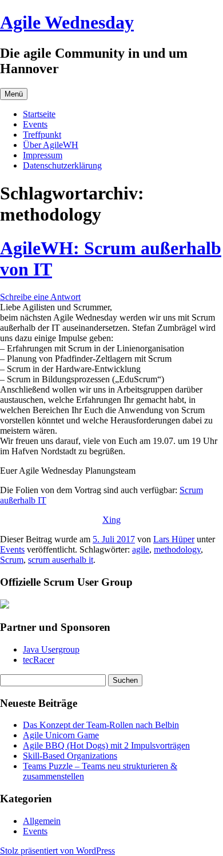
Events (35, 124)
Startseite (39, 114)
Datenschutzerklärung (62, 165)
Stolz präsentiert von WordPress (57, 850)
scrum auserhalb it (60, 560)
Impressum (42, 155)
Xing (111, 520)
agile (140, 549)
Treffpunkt (42, 134)
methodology (177, 549)
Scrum (11, 560)
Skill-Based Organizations (70, 756)
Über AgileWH (50, 145)
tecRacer (38, 660)
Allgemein (42, 821)
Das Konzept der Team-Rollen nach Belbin (101, 725)
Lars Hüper (173, 539)
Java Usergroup (51, 649)
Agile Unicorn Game (61, 735)
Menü (14, 94)
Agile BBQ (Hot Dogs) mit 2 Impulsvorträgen (106, 745)
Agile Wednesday (67, 22)
